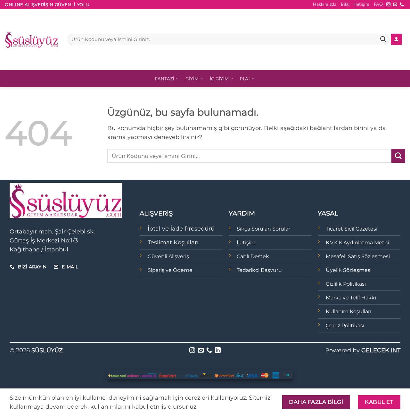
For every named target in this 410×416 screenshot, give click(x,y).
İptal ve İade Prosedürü (181, 228)
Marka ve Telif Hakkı (351, 298)
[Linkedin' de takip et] (218, 350)
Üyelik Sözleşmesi (349, 270)
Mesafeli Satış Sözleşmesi (358, 256)
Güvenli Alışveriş (168, 256)
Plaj (245, 78)
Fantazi (164, 78)
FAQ (378, 4)
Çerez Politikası (345, 325)
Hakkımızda (324, 4)
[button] (396, 39)
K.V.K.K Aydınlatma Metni (357, 243)
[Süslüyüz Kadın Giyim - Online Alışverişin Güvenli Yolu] (31, 39)
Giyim (192, 78)
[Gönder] (383, 39)
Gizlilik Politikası (346, 284)
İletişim (361, 4)
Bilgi (345, 4)
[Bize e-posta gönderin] (395, 4)
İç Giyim (219, 78)
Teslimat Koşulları (173, 242)
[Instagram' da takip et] (388, 4)
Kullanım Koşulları (348, 311)
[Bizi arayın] (402, 4)
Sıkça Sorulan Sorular (263, 229)
